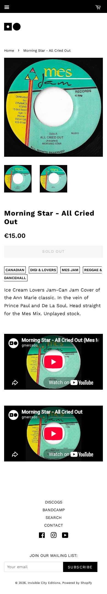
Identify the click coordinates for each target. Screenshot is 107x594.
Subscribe (80, 567)
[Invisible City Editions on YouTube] (65, 536)
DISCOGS (53, 502)
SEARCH (54, 517)
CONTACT (53, 525)
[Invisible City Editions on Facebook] (42, 536)
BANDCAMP (54, 510)
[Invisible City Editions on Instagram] (53, 536)
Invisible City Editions (44, 583)
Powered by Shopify (77, 583)
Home (9, 50)
